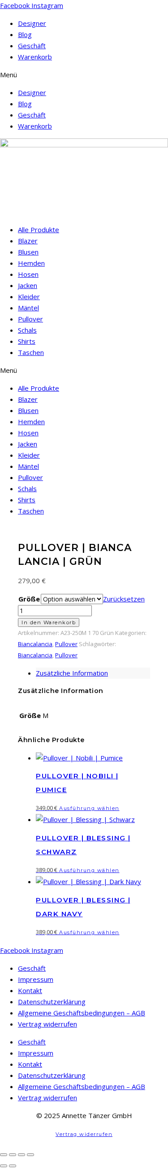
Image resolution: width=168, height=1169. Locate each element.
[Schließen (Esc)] (30, 1154)
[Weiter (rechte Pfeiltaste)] (12, 1166)
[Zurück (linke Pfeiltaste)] (3, 1166)
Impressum (35, 979)
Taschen (31, 352)
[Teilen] (21, 1154)
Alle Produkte (38, 229)
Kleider (29, 296)
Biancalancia (35, 644)
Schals (27, 330)
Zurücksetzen (124, 598)
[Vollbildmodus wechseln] (12, 1154)
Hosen (28, 274)
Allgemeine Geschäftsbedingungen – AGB (81, 1012)
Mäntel (28, 307)
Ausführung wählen (89, 808)
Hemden (31, 263)
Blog (25, 34)
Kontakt (30, 990)
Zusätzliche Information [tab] (72, 672)
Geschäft (32, 45)
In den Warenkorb (49, 622)
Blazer (28, 240)
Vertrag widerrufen (47, 1023)
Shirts (26, 341)
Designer (32, 23)
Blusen (28, 251)
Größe (29, 598)
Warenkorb (35, 56)
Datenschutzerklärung (52, 1001)
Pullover (30, 318)
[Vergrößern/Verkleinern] (3, 1154)
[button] (84, 74)
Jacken (27, 285)
